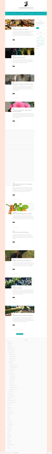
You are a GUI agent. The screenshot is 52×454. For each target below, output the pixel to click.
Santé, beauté (35, 12)
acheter (38, 37)
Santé (8, 448)
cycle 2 (37, 40)
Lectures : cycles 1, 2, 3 (10, 396)
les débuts (9, 409)
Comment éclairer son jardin (19, 57)
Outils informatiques (10, 413)
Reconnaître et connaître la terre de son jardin (23, 84)
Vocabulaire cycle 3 (12, 380)
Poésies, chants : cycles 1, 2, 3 (11, 400)
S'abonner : (40, 20)
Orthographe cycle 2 (12, 358)
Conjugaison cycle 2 (12, 354)
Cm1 (40, 38)
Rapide (38, 43)
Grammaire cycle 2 (12, 356)
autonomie (43, 37)
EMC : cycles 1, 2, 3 (10, 391)
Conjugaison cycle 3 (12, 374)
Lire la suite (25, 62)
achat (36, 37)
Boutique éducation (10, 347)
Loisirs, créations (18, 12)
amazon (41, 37)
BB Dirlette (26, 14)
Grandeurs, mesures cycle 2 (13, 367)
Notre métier (9, 398)
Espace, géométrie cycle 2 (13, 365)
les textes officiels (10, 411)
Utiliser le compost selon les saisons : (21, 232)
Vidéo (39, 44)
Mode (8, 446)
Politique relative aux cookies (15, 452)
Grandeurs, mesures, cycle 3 (13, 387)
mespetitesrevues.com (26, 8)
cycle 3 (42, 40)
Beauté (8, 442)
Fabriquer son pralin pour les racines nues (22, 260)
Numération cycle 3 (12, 389)
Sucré (8, 418)
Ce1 (37, 38)
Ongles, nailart (9, 437)
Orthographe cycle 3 (12, 378)
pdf (44, 42)
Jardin (13, 56)
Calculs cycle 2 (11, 363)
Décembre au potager (17, 288)
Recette (40, 43)
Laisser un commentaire (15, 98)
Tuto (44, 43)
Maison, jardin (25, 12)
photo (36, 43)
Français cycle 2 (10, 352)
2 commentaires (14, 44)
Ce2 (39, 38)
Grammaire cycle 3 (12, 376)
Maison (16, 212)
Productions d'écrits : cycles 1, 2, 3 (12, 402)
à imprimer (42, 44)
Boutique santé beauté (10, 444)
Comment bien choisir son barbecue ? (21, 29)
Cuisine (30, 12)
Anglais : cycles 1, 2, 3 (10, 343)
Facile (37, 42)
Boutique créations (10, 422)
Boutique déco (9, 429)
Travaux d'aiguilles (10, 424)
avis (36, 38)
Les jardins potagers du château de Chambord (23, 315)
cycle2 (40, 40)
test (42, 43)
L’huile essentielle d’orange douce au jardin (22, 213)
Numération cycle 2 (12, 369)
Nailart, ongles (41, 12)
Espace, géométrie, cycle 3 (13, 385)
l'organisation (9, 407)
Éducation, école (10, 12)
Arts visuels (9, 345)
